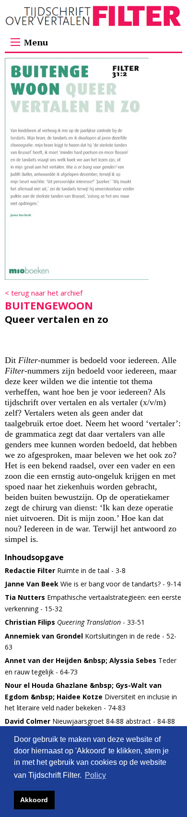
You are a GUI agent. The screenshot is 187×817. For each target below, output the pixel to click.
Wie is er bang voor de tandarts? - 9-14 (93, 583)
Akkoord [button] (34, 800)
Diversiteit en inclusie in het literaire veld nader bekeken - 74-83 (91, 696)
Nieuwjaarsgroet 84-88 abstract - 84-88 (90, 721)
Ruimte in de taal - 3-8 (65, 570)
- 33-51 (75, 622)
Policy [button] (95, 775)
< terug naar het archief (43, 293)
